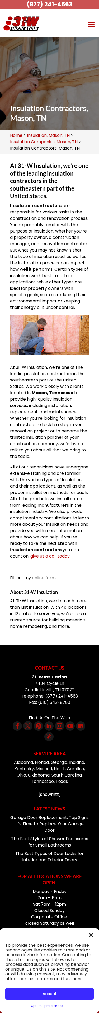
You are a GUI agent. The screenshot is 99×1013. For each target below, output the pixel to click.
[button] (91, 935)
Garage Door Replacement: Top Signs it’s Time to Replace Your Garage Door (49, 823)
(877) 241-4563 (49, 4)
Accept (50, 994)
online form (44, 578)
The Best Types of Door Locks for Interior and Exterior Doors (49, 856)
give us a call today (50, 556)
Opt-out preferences (47, 1005)
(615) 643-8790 (54, 702)
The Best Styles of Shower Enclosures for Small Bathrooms (49, 842)
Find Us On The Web (49, 718)
